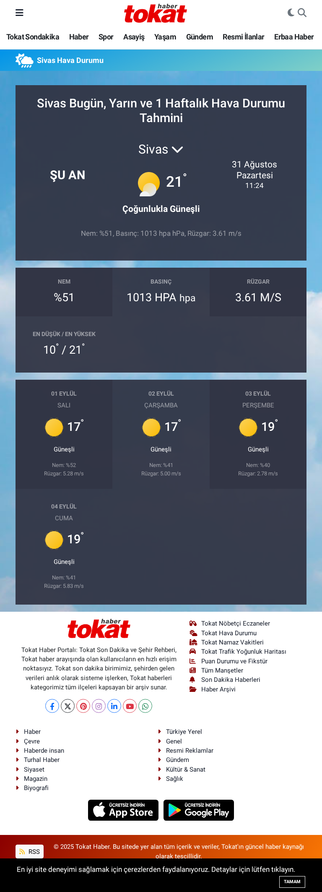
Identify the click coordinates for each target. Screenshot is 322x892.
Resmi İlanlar (243, 36)
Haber (79, 36)
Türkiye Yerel (184, 732)
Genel (174, 741)
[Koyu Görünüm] (291, 13)
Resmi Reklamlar (189, 750)
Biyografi (36, 788)
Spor (106, 36)
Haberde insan (44, 750)
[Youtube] (130, 706)
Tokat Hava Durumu (229, 633)
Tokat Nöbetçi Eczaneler (235, 623)
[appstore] (124, 810)
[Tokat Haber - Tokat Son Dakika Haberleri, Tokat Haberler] (155, 12)
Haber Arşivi (218, 689)
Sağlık (174, 778)
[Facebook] (52, 706)
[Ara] (302, 13)
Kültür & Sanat (185, 769)
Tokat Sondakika (32, 36)
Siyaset (34, 769)
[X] (68, 706)
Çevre (32, 741)
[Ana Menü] (19, 12)
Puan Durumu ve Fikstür (234, 661)
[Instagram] (99, 706)
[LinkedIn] (114, 706)
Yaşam (165, 36)
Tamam (292, 881)
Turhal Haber (42, 760)
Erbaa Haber (294, 36)
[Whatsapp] (145, 706)
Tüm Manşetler (222, 670)
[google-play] (199, 810)
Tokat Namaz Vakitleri (232, 642)
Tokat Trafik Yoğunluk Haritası (243, 651)
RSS (33, 851)
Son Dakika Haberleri (230, 679)
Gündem (199, 36)
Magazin (35, 778)
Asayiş (133, 36)
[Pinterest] (83, 706)
